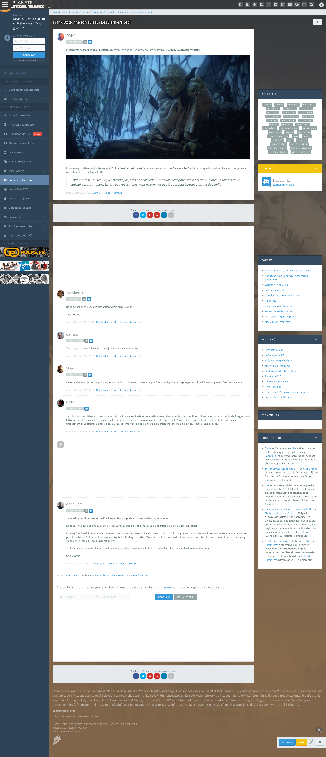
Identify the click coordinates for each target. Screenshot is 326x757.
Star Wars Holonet (88, 716)
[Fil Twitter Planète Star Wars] (275, 4)
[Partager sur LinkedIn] (164, 215)
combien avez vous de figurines (282, 295)
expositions (60, 705)
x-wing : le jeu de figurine (278, 311)
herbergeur (271, 300)
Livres (274, 124)
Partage (286, 742)
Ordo (70, 402)
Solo (290, 140)
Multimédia (269, 128)
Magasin (287, 124)
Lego (260, 700)
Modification (102, 322)
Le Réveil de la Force (294, 691)
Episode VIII (272, 116)
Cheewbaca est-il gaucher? (279, 306)
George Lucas (175, 691)
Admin (96, 192)
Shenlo (71, 368)
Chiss (293, 448)
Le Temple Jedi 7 (274, 355)
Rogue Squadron (278, 136)
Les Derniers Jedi (269, 705)
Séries (307, 136)
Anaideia (143, 575)
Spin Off (302, 140)
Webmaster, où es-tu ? (277, 285)
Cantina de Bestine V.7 (277, 381)
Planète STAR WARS (29, 4)
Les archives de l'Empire (278, 397)
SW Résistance (299, 144)
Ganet (268, 448)
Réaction (106, 192)
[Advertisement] (152, 256)
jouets (245, 700)
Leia (96, 700)
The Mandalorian (301, 148)
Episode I (293, 104)
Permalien (118, 192)
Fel (275, 455)
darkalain (73, 334)
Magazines (303, 124)
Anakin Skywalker (73, 700)
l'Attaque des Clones (85, 695)
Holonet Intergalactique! (279, 360)
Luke (89, 700)
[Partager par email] (171, 215)
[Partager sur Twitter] (143, 215)
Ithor (305, 532)
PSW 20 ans (275, 132)
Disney (195, 691)
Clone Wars (297, 700)
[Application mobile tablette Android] (254, 4)
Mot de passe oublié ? (29, 60)
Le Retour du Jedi (258, 695)
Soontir (269, 455)
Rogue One (304, 132)
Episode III (273, 108)
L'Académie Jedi (274, 350)
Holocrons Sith (273, 386)
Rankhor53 (74, 292)
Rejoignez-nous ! (129, 724)
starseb (106, 575)
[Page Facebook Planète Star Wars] (261, 4)
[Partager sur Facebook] (136, 215)
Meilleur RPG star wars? (278, 321)
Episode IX (306, 108)
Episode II (308, 104)
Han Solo (107, 700)
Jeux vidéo (305, 120)
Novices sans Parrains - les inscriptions (286, 392)
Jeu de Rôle (287, 120)
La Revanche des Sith (129, 695)
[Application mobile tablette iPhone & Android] (240, 4)
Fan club (308, 116)
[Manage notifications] (319, 730)
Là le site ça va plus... (276, 290)
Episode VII (305, 112)
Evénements (291, 116)
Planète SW (309, 128)
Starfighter (278, 144)
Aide (301, 742)
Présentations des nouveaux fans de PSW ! (288, 270)
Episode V (272, 112)
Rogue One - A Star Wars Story (149, 705)
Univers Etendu (278, 152)
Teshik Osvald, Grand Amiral (280, 468)
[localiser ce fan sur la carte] (85, 42)
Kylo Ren (149, 700)
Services (277, 140)
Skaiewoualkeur (120, 575)
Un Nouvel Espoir (171, 695)
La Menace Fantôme (249, 691)
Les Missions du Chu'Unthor (280, 371)
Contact (113, 724)
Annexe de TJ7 (273, 376)
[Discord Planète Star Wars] (290, 4)
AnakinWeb (104, 691)
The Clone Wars (277, 148)
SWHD (71, 35)
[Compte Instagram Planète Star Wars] (268, 4)
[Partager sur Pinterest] (150, 215)
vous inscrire (162, 587)
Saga (295, 136)
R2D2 (168, 700)
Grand (306, 468)
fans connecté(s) (283, 182)
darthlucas (74, 504)
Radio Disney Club (65, 716)
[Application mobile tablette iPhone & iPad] (247, 4)
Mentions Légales (72, 724)
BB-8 (178, 700)
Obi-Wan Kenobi (289, 128)
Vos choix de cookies (95, 724)
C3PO (160, 700)
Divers (279, 104)
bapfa (133, 575)
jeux (253, 700)
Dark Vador (135, 700)
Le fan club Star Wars (18, 81)
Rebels (290, 132)
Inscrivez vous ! (185, 596)
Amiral (314, 468)
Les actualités (72, 575)
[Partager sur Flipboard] (157, 215)
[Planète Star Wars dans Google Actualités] (297, 4)
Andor (267, 104)
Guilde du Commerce (277, 541)
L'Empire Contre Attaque (214, 695)
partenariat (15, 243)
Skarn (98, 575)
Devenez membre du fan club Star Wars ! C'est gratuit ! (29, 23)
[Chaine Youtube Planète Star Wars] (282, 4)
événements (81, 705)
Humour (272, 120)
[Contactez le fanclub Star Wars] (304, 4)
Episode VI (289, 112)
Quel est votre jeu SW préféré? (281, 316)
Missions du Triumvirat (277, 365)
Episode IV (290, 108)
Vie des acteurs (301, 152)
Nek (267, 485)
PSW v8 (57, 724)
